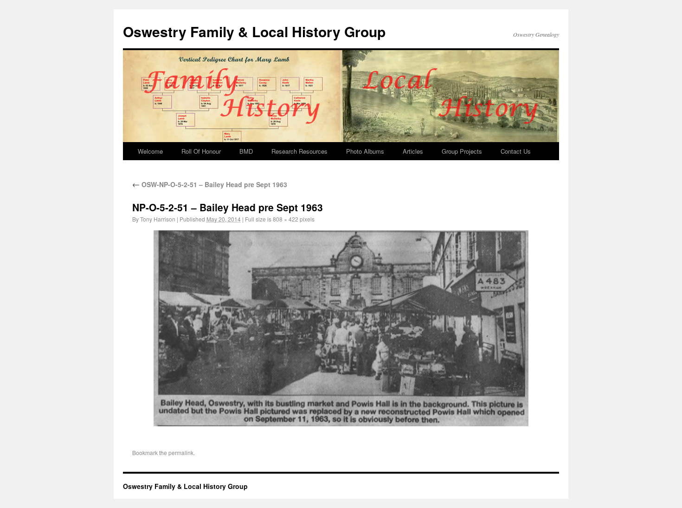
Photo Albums (365, 151)
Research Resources (299, 151)
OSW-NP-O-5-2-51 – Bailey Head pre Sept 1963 (209, 184)
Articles (413, 151)
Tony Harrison (157, 219)
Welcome (150, 151)
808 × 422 (285, 219)
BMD (246, 151)
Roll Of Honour (201, 151)
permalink (180, 452)
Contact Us (516, 151)
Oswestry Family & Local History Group (254, 31)
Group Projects (462, 151)
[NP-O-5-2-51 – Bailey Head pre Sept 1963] (341, 328)
